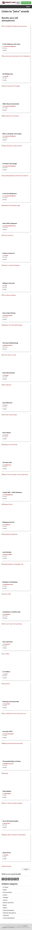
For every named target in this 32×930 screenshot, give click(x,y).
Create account (26, 2)
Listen (5, 40)
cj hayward (7, 644)
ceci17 (6, 674)
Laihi (5, 285)
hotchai (6, 435)
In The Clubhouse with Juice (11, 44)
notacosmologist (9, 733)
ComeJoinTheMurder (10, 46)
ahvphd (6, 855)
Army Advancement (8, 373)
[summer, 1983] (16, 601)
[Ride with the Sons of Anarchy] (16, 123)
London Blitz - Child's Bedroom (12, 492)
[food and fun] (16, 691)
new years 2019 (7, 731)
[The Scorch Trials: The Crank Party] (16, 631)
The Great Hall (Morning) (10, 343)
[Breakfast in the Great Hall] (16, 452)
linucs (5, 405)
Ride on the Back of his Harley (11, 134)
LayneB (6, 76)
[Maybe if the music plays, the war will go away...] (16, 482)
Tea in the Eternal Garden (10, 821)
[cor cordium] (16, 661)
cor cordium (6, 671)
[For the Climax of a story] (16, 362)
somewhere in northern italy (11, 612)
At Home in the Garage (9, 163)
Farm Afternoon (7, 402)
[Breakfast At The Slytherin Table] (16, 213)
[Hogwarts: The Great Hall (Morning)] (16, 333)
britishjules (7, 614)
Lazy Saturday (6, 552)
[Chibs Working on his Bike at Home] (16, 153)
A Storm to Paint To (8, 253)
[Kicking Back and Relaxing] (16, 542)
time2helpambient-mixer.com (22, 927)
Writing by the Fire (8, 522)
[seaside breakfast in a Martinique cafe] (16, 572)
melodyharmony (8, 584)
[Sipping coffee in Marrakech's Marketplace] (16, 842)
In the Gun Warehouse (9, 193)
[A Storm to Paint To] (16, 243)
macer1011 (7, 704)
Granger (6, 375)
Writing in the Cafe (8, 283)
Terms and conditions (17, 926)
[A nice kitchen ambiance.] (16, 303)
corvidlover (7, 524)
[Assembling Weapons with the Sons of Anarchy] (16, 183)
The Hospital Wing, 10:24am (11, 761)
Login (18, 2)
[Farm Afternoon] (16, 392)
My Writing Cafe (7, 74)
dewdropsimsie (8, 315)
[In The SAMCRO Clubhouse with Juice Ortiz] (16, 34)
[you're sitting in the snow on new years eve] (16, 721)
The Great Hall (6, 462)
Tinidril (6, 255)
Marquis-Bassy (8, 345)
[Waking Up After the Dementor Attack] (16, 751)
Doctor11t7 (7, 823)
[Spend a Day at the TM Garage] (16, 93)
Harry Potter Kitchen (9, 313)
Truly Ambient (6, 791)
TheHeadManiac (8, 494)
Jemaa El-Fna (6, 852)
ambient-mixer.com (10, 2)
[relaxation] (16, 781)
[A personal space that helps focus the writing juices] (16, 64)
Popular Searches (6, 866)
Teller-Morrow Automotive (10, 104)
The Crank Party (7, 642)
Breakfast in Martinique (10, 582)
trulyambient (7, 793)
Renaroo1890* (8, 554)
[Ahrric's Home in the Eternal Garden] (16, 811)
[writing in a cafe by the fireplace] (16, 273)
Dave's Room (6, 432)
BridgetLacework (9, 763)
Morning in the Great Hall (10, 701)
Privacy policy (7, 926)
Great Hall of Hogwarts (9, 223)
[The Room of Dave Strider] (16, 422)
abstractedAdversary (10, 225)
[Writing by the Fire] (16, 512)
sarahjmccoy (7, 465)
